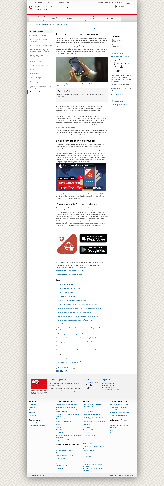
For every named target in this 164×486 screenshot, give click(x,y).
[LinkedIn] (61, 370)
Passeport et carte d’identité (91, 409)
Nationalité (86, 459)
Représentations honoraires (37, 425)
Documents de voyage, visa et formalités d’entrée (67, 415)
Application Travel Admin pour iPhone (68, 271)
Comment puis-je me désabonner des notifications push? (75, 320)
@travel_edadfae (120, 101)
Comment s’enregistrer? (65, 284)
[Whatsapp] (64, 370)
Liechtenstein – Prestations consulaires (94, 446)
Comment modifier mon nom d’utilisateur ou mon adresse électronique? (80, 349)
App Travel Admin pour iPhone (68, 359)
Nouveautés (32, 404)
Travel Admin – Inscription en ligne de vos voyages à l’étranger (95, 450)
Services (85, 17)
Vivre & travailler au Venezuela (73, 17)
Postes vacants (33, 415)
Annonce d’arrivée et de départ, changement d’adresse (92, 405)
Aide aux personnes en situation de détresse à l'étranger (93, 418)
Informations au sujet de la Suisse (119, 412)
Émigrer (58, 447)
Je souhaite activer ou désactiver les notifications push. (75, 300)
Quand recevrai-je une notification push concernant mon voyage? (78, 316)
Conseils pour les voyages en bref (65, 407)
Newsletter (32, 407)
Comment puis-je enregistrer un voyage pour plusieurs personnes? (78, 345)
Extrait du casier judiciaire (90, 438)
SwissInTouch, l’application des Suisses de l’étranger (95, 469)
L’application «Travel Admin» (64, 440)
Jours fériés (32, 412)
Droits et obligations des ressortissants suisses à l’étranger (67, 464)
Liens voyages (60, 432)
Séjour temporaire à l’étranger (64, 450)
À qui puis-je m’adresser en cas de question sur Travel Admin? (77, 342)
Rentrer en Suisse (61, 458)
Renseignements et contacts (118, 407)
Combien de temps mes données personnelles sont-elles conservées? (79, 308)
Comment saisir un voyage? (66, 292)
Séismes (58, 424)
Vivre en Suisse (114, 410)
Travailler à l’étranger (62, 453)
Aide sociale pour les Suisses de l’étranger (95, 421)
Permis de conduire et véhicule (91, 414)
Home (31, 24)
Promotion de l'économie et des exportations (119, 426)
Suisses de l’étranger (62, 461)
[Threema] (62, 370)
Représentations (43, 17)
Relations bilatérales (116, 423)
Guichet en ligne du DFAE (59, 380)
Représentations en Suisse (63, 471)
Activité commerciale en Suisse (118, 415)
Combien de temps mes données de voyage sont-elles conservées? (78, 304)
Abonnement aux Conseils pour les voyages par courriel (68, 436)
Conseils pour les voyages (56, 17)
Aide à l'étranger (61, 430)
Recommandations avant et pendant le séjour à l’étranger (67, 410)
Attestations (86, 427)
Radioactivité (60, 427)
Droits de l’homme (115, 433)
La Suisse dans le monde (63, 2)
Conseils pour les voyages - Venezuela (66, 404)
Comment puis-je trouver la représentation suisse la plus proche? (78, 334)
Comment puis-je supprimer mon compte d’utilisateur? (75, 312)
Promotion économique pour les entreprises (92, 465)
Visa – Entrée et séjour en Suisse (119, 404)
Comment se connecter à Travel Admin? (70, 288)
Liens (58, 354)
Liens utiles (86, 453)
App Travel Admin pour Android (68, 362)
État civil (85, 461)
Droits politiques (88, 411)
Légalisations (87, 424)
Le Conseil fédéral (37, 2)
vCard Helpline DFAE (121, 89)
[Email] (66, 370)
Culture (112, 430)
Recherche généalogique (90, 440)
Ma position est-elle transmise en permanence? (72, 324)
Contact (113, 32)
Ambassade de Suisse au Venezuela (39, 423)
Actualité (33, 17)
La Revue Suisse (87, 456)
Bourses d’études (88, 443)
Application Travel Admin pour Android (69, 274)
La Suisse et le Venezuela (110, 17)
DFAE (49, 2)
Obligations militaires (89, 435)
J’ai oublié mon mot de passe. (67, 296)
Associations (59, 468)
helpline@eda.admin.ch (121, 57)
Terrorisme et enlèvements (63, 421)
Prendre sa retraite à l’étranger (64, 455)
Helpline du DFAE (62, 225)
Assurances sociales (88, 430)
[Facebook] (57, 370)
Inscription (60, 100)
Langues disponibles (120, 94)
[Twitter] (59, 370)
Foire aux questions (61, 419)
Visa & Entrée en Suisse (95, 17)
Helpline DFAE (107, 380)
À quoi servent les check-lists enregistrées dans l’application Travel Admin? (81, 338)
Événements (32, 410)
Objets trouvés (87, 432)
